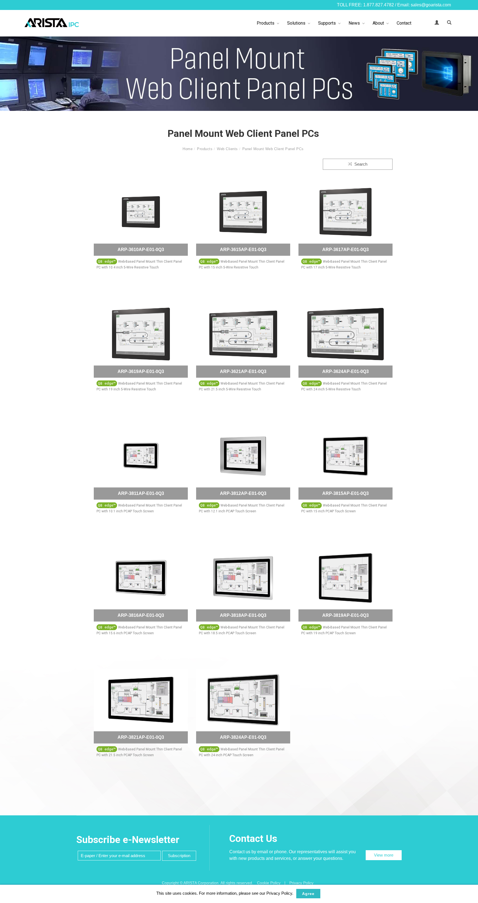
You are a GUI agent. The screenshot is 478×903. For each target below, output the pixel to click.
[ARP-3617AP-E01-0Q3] (345, 212)
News (354, 23)
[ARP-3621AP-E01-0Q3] (243, 334)
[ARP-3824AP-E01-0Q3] (243, 700)
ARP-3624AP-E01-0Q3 (345, 371)
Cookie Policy (268, 883)
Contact (404, 23)
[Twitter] (469, 447)
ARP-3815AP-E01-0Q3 (345, 493)
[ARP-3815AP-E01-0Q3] (345, 456)
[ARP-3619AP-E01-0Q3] (141, 334)
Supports (327, 23)
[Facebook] (469, 422)
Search (360, 164)
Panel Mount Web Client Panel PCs (273, 149)
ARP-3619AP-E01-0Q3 (141, 371)
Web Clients (227, 149)
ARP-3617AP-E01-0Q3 (345, 249)
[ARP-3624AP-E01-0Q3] (345, 334)
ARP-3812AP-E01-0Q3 (243, 493)
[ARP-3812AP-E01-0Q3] (243, 456)
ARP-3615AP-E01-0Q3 (243, 249)
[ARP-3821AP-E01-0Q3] (141, 700)
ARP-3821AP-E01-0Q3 (141, 737)
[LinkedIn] (469, 434)
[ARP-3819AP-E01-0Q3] (345, 578)
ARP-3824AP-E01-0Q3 (243, 737)
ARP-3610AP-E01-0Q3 (141, 249)
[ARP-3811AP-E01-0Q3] (141, 456)
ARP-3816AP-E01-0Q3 (141, 615)
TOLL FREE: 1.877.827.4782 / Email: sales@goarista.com (394, 4)
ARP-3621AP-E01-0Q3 (243, 371)
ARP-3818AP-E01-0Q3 (243, 615)
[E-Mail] (469, 471)
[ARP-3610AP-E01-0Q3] (141, 212)
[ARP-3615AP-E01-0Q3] (243, 212)
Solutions (296, 23)
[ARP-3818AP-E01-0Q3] (243, 578)
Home (188, 149)
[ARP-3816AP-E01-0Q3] (141, 578)
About (378, 23)
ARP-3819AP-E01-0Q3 (345, 615)
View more (383, 855)
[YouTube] (469, 459)
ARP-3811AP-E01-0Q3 (141, 493)
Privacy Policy (301, 883)
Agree (308, 893)
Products (265, 23)
